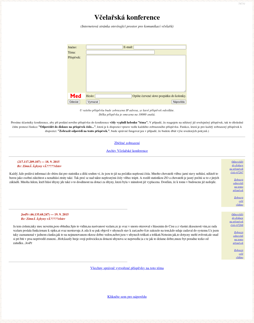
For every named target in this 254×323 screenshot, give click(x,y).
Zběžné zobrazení (127, 142)
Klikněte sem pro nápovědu (127, 296)
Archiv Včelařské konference (127, 150)
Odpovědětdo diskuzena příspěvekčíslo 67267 (236, 167)
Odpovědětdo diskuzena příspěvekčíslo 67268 (236, 219)
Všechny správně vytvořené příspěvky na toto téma (127, 267)
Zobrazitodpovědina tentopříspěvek (238, 185)
